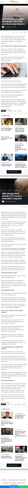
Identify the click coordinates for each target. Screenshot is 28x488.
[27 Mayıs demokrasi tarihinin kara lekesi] (7, 157)
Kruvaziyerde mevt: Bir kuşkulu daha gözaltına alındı (20, 416)
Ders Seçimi (10, 110)
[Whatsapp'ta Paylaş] (23, 486)
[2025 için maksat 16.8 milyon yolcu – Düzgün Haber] (7, 415)
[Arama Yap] (26, 2)
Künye (10, 483)
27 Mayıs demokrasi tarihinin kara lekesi (6, 165)
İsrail (15, 404)
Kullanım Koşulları (21, 483)
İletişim (14, 483)
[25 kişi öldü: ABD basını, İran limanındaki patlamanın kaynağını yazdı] (21, 138)
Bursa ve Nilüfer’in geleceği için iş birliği (6, 457)
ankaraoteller (8, 27)
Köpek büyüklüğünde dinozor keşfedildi (6, 129)
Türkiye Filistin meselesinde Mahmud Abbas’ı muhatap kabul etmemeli (21, 458)
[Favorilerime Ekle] (13, 32)
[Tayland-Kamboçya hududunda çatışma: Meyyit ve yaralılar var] (21, 157)
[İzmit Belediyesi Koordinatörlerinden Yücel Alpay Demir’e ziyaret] (7, 431)
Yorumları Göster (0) (13, 171)
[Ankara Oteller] (14, 2)
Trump (19, 404)
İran (12, 404)
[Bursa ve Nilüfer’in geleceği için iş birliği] (7, 449)
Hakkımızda (5, 483)
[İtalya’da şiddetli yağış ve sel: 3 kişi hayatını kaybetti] (21, 121)
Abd (9, 404)
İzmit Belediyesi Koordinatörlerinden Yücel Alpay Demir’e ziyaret (6, 441)
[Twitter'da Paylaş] (14, 486)
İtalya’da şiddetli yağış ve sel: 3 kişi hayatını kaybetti (19, 130)
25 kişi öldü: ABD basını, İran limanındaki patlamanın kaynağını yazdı (21, 148)
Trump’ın (24, 404)
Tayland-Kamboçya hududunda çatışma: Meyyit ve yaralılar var (21, 166)
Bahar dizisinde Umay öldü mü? (7, 138)
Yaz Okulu (19, 110)
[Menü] (2, 2)
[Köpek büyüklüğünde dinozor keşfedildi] (7, 121)
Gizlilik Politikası (14, 485)
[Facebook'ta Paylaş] (4, 486)
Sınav (15, 110)
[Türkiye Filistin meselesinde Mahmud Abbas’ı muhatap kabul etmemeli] (21, 449)
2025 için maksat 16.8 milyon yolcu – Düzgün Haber (7, 423)
